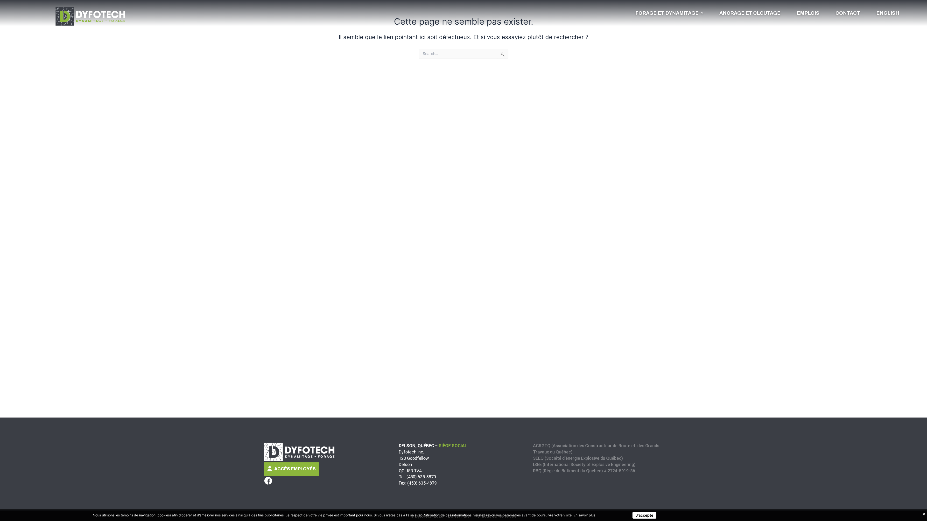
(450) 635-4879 (422, 483)
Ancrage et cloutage (749, 13)
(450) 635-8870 (421, 476)
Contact (848, 13)
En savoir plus (584, 515)
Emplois (808, 13)
